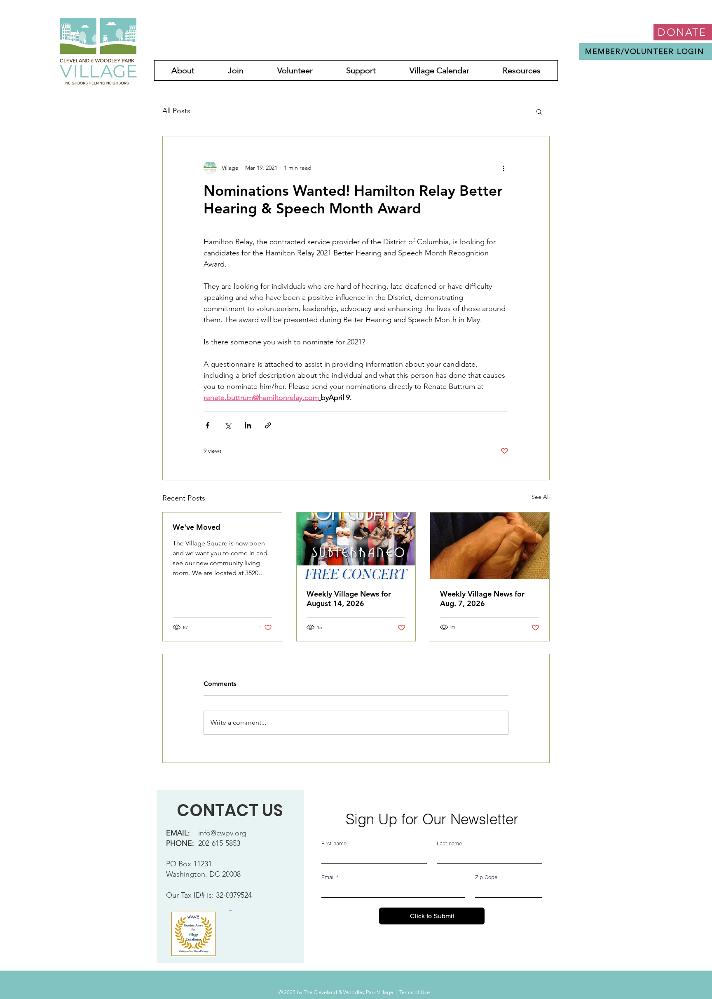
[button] (539, 111)
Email (329, 877)
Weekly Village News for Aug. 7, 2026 (482, 598)
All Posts (176, 110)
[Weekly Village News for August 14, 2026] (356, 545)
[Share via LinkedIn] (248, 425)
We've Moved (196, 527)
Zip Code (486, 877)
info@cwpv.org (222, 833)
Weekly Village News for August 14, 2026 (349, 598)
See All (541, 497)
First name (334, 843)
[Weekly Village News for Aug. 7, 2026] (489, 545)
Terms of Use (414, 992)
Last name (449, 843)
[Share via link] (268, 425)
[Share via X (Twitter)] (228, 425)
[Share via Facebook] (207, 425)
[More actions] (503, 168)
